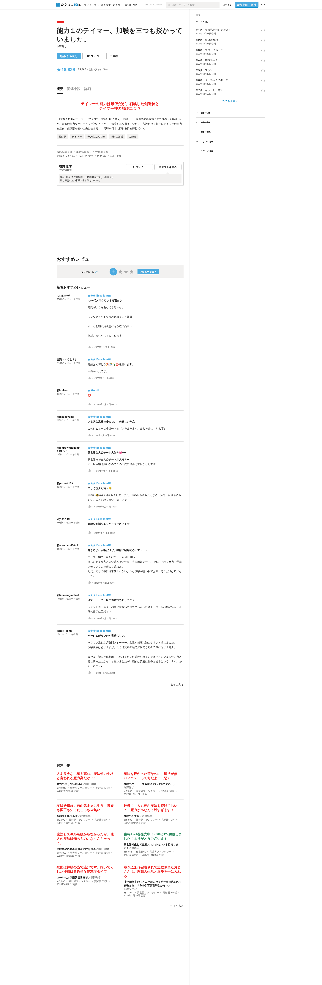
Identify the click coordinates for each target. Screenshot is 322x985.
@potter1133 (65, 483)
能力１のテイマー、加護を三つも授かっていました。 (119, 34)
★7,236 (128, 791)
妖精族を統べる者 (67, 816)
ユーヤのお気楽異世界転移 (72, 877)
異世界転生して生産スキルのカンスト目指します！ (151, 846)
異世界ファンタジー (81, 787)
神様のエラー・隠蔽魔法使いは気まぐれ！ (148, 784)
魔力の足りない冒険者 (70, 784)
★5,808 (128, 819)
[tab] (61, 89)
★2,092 (61, 819)
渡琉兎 (135, 848)
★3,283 (61, 881)
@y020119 (63, 519)
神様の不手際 (131, 816)
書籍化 (142, 851)
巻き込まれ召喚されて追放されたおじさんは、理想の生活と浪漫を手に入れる (152, 871)
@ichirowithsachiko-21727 (68, 449)
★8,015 (128, 851)
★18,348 (61, 787)
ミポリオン (130, 888)
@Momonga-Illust (68, 595)
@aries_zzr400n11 (68, 545)
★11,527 (128, 892)
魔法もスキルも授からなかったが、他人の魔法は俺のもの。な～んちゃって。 (85, 838)
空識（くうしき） (67, 359)
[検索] (169, 5)
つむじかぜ (63, 295)
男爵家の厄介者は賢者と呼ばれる (76, 849)
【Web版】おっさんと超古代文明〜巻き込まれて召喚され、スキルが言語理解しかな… (152, 883)
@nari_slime (64, 630)
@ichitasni (63, 390)
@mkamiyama (65, 416)
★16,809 (61, 852)
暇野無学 (62, 46)
